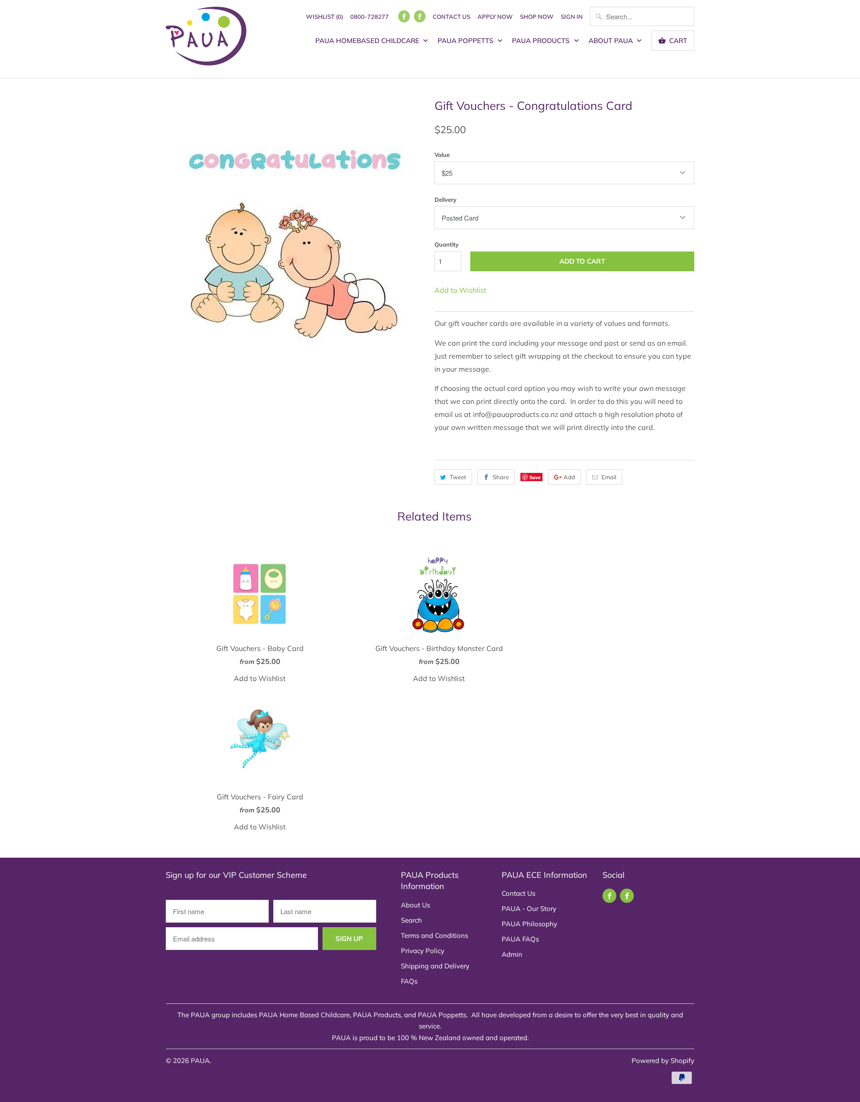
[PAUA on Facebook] (404, 16)
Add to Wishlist (460, 290)
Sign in (572, 16)
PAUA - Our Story (529, 908)
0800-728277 (369, 16)
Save (535, 477)
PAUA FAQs (520, 939)
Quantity (446, 244)
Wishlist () (324, 16)
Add (569, 477)
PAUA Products (542, 40)
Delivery (445, 199)
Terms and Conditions (434, 935)
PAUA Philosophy (529, 924)
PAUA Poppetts (466, 40)
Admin (512, 954)
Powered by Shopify (663, 1060)
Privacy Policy (422, 950)
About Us (415, 905)
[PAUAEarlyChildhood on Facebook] (420, 16)
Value (442, 154)
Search (411, 920)
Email (609, 477)
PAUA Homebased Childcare (368, 40)
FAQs (409, 981)
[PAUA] (206, 39)
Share (501, 477)
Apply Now (495, 16)
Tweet (458, 477)
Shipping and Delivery (435, 966)
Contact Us (451, 16)
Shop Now (537, 16)
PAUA (200, 1060)
